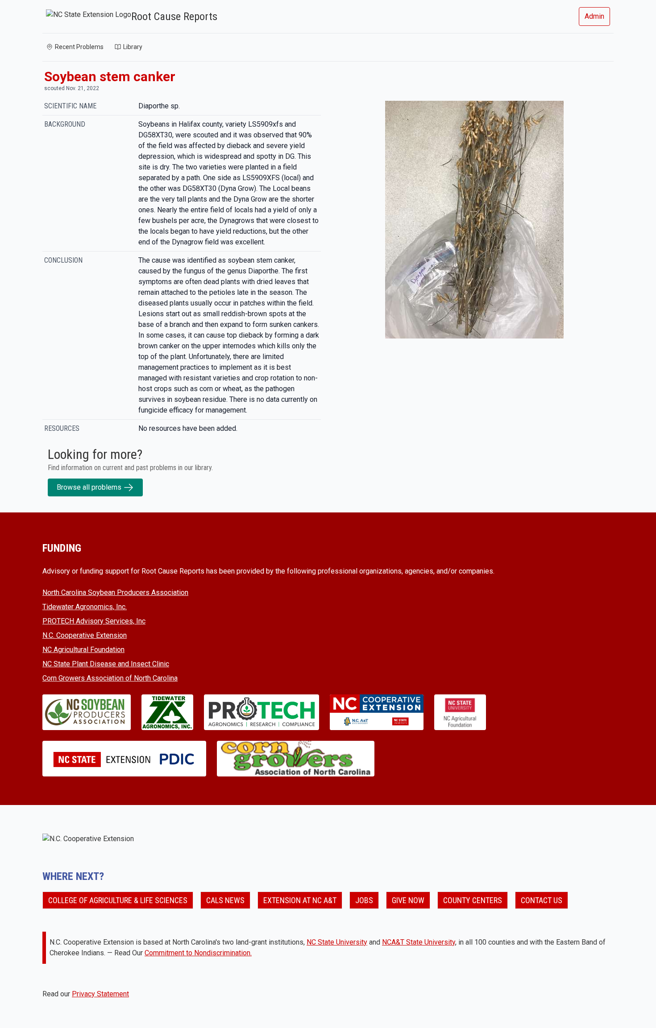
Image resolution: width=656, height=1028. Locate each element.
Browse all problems (89, 487)
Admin (594, 16)
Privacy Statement (100, 994)
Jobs (364, 900)
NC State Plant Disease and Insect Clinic (105, 664)
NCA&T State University (418, 942)
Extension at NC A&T (299, 900)
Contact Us (541, 900)
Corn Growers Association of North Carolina (110, 678)
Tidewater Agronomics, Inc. (84, 607)
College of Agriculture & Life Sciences (117, 900)
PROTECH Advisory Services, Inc (93, 621)
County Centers (472, 900)
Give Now (408, 900)
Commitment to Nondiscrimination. (198, 953)
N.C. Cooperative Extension (84, 635)
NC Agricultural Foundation (83, 649)
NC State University (337, 942)
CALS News (225, 900)
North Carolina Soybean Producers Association (115, 592)
